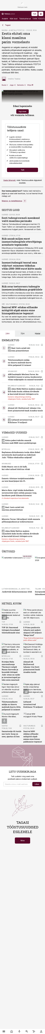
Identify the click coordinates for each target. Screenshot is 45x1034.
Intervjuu (6, 449)
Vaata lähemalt (9, 180)
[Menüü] (4, 1031)
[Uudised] (12, 1031)
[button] (17, 784)
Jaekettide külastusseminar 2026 (17, 592)
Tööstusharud (25, 19)
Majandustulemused (16, 386)
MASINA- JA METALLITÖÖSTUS (13, 30)
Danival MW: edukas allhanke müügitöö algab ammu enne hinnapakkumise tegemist (20, 310)
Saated (5, 726)
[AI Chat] (33, 1031)
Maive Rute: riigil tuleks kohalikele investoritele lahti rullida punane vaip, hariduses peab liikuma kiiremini (19, 493)
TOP (3, 622)
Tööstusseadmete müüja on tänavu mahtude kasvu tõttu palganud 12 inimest (19, 362)
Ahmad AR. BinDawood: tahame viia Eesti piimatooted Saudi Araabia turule (31, 667)
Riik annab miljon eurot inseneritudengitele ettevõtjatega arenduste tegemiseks (22, 241)
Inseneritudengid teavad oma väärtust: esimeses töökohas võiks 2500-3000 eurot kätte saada (22, 265)
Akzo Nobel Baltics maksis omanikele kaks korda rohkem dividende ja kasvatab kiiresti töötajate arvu (25, 391)
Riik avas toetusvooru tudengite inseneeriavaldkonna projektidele (22, 288)
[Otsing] (26, 1031)
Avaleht (5, 19)
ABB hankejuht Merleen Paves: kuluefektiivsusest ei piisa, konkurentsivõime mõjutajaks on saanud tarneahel (25, 377)
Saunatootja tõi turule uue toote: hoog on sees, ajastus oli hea (11, 734)
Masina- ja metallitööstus (12, 201)
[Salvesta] (42, 345)
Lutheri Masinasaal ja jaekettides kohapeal (20, 589)
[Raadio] (19, 1031)
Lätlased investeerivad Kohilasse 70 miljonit (33, 704)
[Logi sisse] (41, 1031)
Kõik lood (13, 19)
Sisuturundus (12, 304)
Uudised (5, 215)
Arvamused (12, 371)
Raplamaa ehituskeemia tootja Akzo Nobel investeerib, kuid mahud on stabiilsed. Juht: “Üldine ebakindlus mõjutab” (21, 455)
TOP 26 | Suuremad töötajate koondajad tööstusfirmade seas (11, 630)
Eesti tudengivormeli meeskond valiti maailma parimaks (21, 219)
